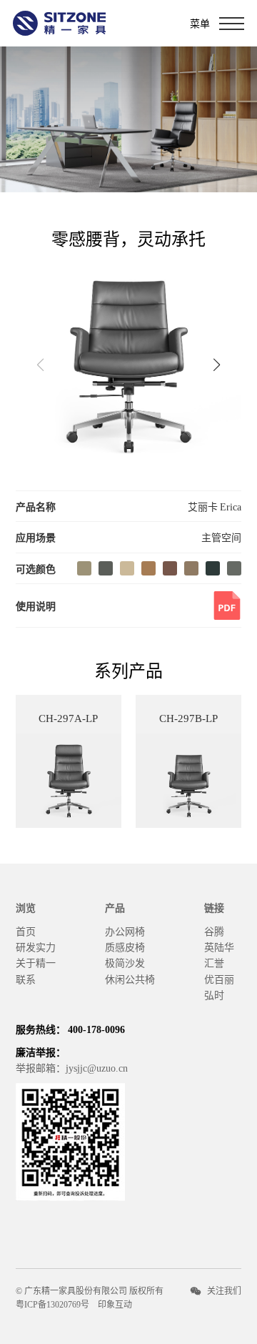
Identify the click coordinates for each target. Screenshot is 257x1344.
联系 (26, 979)
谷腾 (214, 931)
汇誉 (214, 962)
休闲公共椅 (130, 979)
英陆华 (219, 946)
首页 (26, 931)
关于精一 (36, 962)
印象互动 (115, 1304)
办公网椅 (125, 931)
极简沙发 (125, 962)
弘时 (214, 994)
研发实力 (36, 946)
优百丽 (219, 979)
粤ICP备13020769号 (52, 1304)
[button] (216, 364)
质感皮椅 (125, 946)
